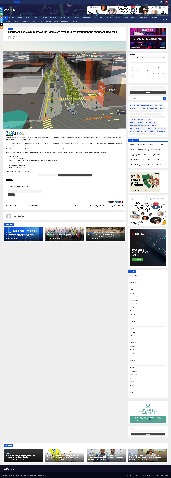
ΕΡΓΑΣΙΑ (70, 17)
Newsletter (137, 475)
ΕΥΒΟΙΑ (136, 116)
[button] (163, 19)
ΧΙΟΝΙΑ (138, 134)
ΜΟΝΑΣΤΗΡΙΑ (141, 119)
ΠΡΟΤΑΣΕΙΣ (7, 21)
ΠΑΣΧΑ (142, 128)
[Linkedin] (1, 11)
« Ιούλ (147, 79)
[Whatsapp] (10, 133)
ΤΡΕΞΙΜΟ (152, 131)
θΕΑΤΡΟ (153, 134)
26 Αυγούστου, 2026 (12, 459)
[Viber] (18, 133)
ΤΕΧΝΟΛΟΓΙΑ (133, 389)
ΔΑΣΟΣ (155, 111)
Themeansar (44, 475)
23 (163, 70)
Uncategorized (133, 275)
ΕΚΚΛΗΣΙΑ (77, 17)
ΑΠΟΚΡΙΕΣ (144, 111)
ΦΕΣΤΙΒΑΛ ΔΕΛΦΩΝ (161, 131)
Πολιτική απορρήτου (163, 475)
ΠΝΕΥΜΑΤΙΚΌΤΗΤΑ (144, 17)
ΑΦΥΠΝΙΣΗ (19, 17)
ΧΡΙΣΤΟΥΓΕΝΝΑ (145, 134)
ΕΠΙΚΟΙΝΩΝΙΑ (62, 17)
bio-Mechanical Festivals (152, 108)
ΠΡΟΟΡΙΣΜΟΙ (16, 21)
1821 (161, 105)
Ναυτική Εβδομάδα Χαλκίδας (136, 125)
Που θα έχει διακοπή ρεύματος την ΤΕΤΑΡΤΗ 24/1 (22, 206)
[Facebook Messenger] (12, 133)
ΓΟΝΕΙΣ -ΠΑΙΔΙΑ (134, 296)
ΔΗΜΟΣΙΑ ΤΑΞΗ (134, 300)
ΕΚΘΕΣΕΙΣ (151, 113)
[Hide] (0, 30)
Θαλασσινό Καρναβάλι (146, 116)
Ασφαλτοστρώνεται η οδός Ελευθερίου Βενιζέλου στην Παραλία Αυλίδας (98, 206)
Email (9, 189)
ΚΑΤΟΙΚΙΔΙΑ (117, 17)
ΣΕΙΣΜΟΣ (157, 128)
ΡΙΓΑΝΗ (132, 381)
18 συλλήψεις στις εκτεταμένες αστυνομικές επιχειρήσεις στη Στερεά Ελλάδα (20, 456)
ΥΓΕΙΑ (131, 392)
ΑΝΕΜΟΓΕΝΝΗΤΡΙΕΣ (134, 111)
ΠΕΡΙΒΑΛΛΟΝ (25, 21)
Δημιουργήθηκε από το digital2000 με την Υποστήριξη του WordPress (18, 475)
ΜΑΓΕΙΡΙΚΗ (125, 17)
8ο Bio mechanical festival (146, 105)
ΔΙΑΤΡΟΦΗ (36, 17)
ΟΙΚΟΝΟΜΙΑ (134, 17)
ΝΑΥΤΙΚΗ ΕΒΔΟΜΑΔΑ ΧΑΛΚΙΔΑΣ (137, 122)
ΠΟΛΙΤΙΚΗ (48, 21)
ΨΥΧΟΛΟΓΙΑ (74, 21)
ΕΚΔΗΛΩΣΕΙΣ (53, 17)
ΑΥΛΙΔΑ (150, 111)
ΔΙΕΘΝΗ (145, 113)
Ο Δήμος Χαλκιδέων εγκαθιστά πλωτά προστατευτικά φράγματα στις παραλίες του (103, 235)
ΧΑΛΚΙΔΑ (132, 134)
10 (132, 67)
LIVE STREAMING (130, 475)
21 (153, 70)
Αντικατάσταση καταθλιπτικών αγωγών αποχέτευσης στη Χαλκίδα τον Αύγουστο (20, 235)
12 (142, 67)
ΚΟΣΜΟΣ (132, 339)
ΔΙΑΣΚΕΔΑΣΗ (28, 17)
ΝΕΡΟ (155, 122)
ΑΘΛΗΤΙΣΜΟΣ (133, 282)
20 (147, 70)
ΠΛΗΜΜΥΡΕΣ (149, 128)
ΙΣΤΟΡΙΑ (102, 17)
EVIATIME (9, 9)
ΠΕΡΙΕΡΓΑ (41, 21)
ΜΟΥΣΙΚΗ (149, 119)
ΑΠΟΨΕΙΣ (11, 17)
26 (142, 73)
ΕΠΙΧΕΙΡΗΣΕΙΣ (86, 17)
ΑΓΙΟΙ (131, 279)
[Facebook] (7, 133)
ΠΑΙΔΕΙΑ (34, 21)
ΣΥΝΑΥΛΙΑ (132, 131)
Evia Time (17, 36)
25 (137, 73)
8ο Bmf (156, 105)
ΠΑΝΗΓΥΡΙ (154, 125)
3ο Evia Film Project (134, 105)
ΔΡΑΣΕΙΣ (45, 17)
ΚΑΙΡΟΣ (154, 116)
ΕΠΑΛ (131, 116)
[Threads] (15, 133)
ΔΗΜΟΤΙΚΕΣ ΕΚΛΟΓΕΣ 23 (135, 113)
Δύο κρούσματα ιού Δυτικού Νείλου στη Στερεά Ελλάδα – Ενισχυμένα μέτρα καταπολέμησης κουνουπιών (145, 457)
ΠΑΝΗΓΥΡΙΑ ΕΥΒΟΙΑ (134, 128)
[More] (23, 133)
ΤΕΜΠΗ (146, 131)
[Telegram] (20, 133)
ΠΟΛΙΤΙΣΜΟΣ (155, 17)
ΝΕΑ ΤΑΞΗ (132, 346)
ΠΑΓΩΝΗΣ (147, 125)
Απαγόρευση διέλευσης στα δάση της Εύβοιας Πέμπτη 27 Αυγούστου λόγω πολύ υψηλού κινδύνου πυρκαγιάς (63, 457)
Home (124, 475)
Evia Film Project (141, 108)
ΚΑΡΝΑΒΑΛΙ (161, 116)
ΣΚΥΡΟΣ (163, 128)
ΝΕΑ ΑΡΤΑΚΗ (149, 122)
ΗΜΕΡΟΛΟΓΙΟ (155, 475)
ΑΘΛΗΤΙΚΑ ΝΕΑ (64, 21)
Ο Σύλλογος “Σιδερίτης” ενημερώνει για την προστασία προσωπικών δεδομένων (62, 235)
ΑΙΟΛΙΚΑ (162, 108)
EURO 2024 (132, 108)
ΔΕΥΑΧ (160, 111)
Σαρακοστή (139, 131)
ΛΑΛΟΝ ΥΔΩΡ (133, 119)
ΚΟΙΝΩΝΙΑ (108, 17)
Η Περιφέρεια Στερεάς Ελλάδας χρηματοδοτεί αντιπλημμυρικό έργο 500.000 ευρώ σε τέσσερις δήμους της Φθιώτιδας (105, 457)
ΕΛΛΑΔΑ (95, 17)
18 (137, 70)
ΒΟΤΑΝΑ (132, 293)
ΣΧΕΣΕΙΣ (56, 21)
